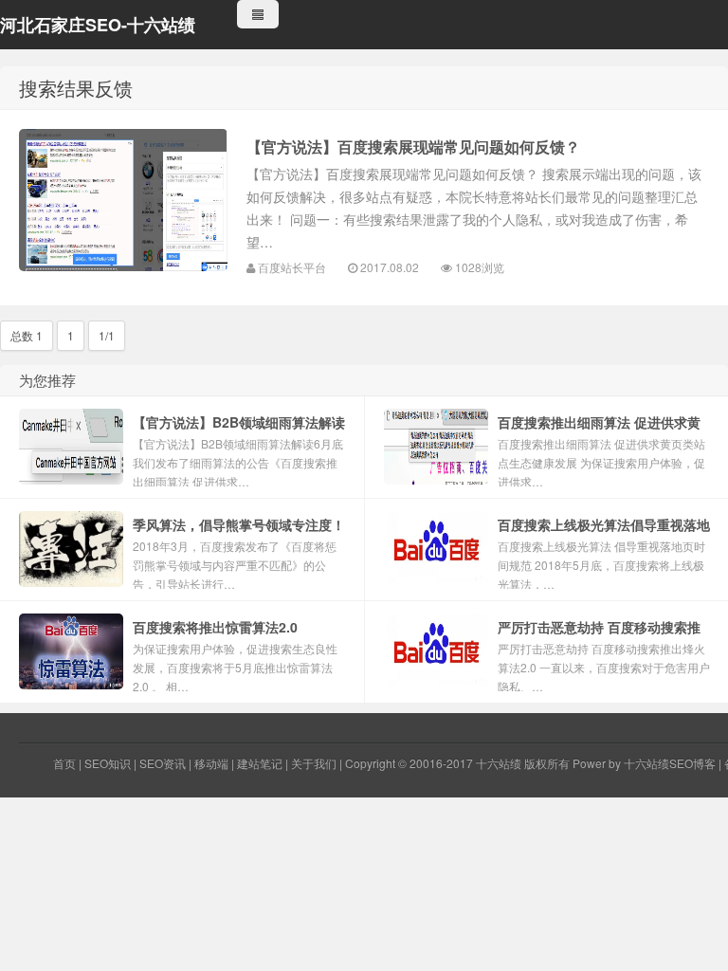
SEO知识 (107, 763)
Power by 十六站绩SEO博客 (644, 763)
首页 (64, 763)
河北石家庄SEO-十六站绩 (97, 24)
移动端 (211, 763)
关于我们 (314, 763)
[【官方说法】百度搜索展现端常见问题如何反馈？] (123, 200)
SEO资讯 (162, 763)
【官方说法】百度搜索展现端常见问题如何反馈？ (413, 146)
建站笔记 (259, 763)
